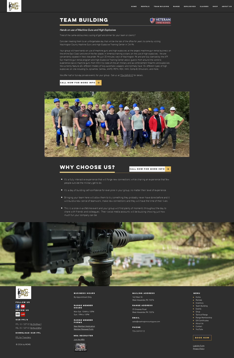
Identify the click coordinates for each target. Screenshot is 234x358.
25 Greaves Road (139, 309)
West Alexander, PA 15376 (143, 312)
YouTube (199, 329)
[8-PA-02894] (36, 328)
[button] (145, 6)
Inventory (199, 303)
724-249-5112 (126, 75)
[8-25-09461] (36, 324)
